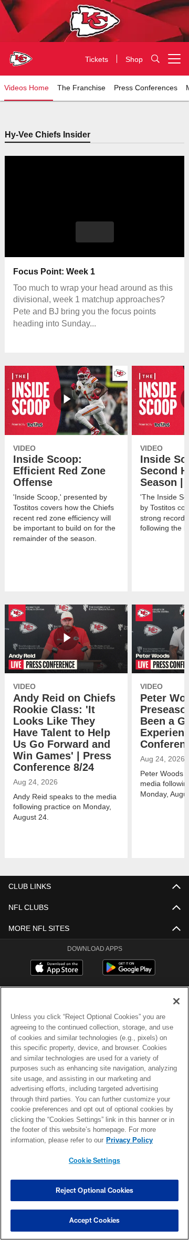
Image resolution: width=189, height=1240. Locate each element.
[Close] (176, 1001)
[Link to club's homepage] (21, 54)
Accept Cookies (94, 1220)
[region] (94, 1113)
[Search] (155, 59)
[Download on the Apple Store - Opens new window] (57, 969)
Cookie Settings (94, 1160)
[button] (95, 232)
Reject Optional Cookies (95, 1190)
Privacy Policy (46, 1140)
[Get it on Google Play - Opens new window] (129, 973)
